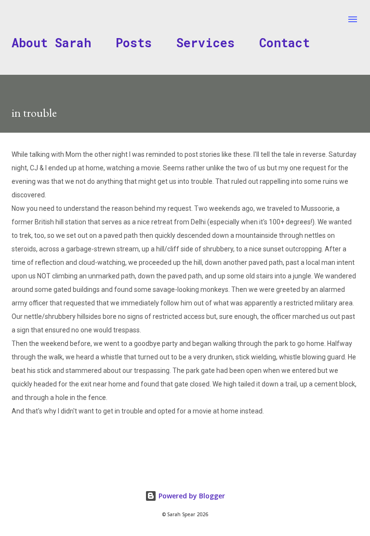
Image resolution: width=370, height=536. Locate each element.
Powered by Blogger (191, 495)
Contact (284, 43)
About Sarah (51, 43)
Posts (134, 43)
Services (205, 43)
